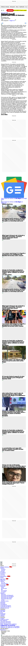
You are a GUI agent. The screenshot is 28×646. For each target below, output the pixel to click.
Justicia (3, 570)
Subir (3, 633)
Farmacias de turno (5, 623)
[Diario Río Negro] (3, 10)
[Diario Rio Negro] (1, 635)
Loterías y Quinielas (5, 621)
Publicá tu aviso (4, 619)
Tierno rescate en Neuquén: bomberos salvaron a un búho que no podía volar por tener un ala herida (14, 466)
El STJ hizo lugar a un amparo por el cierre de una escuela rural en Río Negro (13, 361)
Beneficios (3, 629)
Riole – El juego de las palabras (8, 624)
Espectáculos (4, 13)
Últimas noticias (5, 6)
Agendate (4, 579)
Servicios (2, 575)
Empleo (2, 618)
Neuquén (12, 6)
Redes (2, 577)
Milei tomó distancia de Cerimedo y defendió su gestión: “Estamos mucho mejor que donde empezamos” (13, 237)
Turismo (2, 574)
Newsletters (5, 576)
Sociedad (2, 586)
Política (2, 568)
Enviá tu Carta (4, 601)
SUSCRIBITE (20, 10)
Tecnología (4, 590)
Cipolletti (2, 615)
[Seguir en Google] (1, 24)
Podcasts (2, 603)
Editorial (3, 594)
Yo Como (3, 592)
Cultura (2, 581)
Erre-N (3, 582)
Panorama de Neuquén (7, 595)
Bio (2, 589)
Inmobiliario (3, 604)
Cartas (3, 600)
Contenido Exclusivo (5, 605)
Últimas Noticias (6, 567)
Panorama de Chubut (6, 597)
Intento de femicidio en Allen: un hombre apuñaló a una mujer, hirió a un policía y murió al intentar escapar (13, 412)
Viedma (2, 616)
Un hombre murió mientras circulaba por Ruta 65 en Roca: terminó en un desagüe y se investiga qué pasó (13, 220)
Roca (17, 6)
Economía (3, 572)
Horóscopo (4, 588)
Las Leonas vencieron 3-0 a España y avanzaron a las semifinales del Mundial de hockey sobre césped (13, 254)
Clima (2, 587)
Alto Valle (2, 611)
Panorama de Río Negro (7, 596)
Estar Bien (4, 585)
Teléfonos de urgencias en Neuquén (10, 627)
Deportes (2, 580)
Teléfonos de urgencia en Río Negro (9, 626)
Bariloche (22, 6)
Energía (2, 571)
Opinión (2, 593)
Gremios (3, 569)
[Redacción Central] (1, 16)
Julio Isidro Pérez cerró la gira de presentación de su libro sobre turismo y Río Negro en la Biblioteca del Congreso (13, 394)
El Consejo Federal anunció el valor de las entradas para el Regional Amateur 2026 (13, 378)
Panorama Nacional (6, 598)
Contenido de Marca (5, 607)
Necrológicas (3, 620)
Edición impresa (4, 608)
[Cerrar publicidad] (1, 562)
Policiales (2, 602)
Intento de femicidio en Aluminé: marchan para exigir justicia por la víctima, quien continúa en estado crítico (13, 271)
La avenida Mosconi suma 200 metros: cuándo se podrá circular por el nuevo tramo (12, 449)
